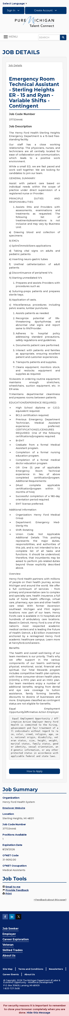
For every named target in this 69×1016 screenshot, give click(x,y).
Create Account (43, 10)
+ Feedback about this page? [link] (50, 899)
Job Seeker (11, 928)
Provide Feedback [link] (17, 890)
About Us (9, 955)
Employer (9, 934)
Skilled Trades (13, 950)
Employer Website (14, 808)
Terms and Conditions (30, 969)
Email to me (13, 886)
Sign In (11, 10)
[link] (34, 21)
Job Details (15, 65)
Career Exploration (16, 939)
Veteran (8, 944)
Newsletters (56, 969)
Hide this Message (38, 1012)
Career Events (11, 974)
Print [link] (9, 893)
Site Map (8, 969)
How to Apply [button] (35, 771)
